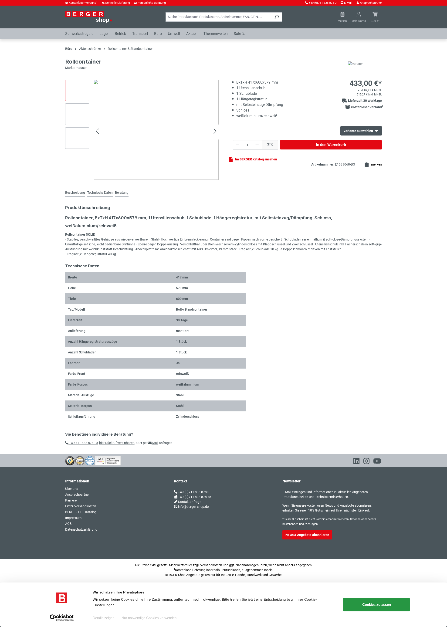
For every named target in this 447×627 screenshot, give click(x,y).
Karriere (71, 500)
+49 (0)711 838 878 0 (322, 2)
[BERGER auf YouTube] (377, 462)
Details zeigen (103, 618)
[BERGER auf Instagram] (366, 462)
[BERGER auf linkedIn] (356, 462)
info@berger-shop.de (193, 506)
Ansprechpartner (371, 2)
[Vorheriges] (97, 131)
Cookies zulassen (376, 605)
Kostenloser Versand (83, 2)
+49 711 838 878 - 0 (83, 443)
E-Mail (348, 2)
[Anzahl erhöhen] (257, 144)
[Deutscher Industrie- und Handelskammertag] (90, 460)
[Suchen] (276, 17)
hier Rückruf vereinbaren (116, 443)
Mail (155, 443)
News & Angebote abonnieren (307, 535)
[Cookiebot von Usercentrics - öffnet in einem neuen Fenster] (61, 617)
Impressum (73, 518)
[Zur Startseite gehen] (88, 17)
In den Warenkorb (331, 144)
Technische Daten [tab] (100, 192)
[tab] (75, 193)
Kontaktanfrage (189, 502)
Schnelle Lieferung (117, 2)
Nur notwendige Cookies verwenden (149, 618)
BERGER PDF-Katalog (81, 512)
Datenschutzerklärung (81, 529)
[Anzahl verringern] (238, 144)
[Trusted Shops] (69, 460)
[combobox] (218, 17)
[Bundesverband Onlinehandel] (108, 460)
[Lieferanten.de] (80, 460)
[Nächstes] (215, 131)
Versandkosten (211, 565)
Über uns (71, 489)
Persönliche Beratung (152, 2)
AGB (68, 523)
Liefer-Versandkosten (80, 506)
